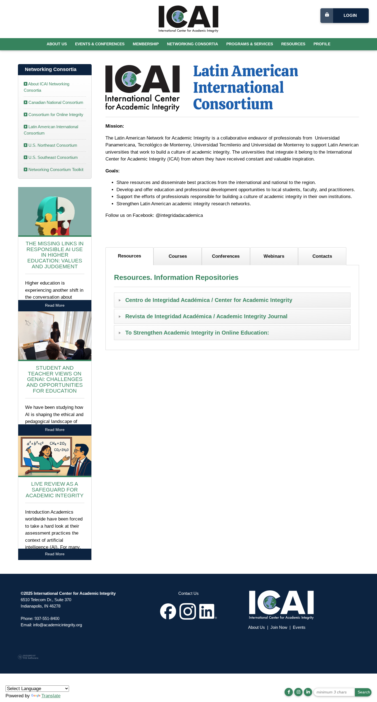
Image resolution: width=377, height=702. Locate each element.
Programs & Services (249, 44)
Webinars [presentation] (274, 256)
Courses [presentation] (178, 256)
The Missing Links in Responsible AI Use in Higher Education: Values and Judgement (55, 255)
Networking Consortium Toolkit (55, 169)
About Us (57, 44)
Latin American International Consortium (51, 129)
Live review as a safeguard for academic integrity (55, 489)
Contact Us (188, 593)
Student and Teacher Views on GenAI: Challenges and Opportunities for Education (54, 379)
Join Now (278, 627)
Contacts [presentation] (322, 256)
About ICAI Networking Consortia (46, 87)
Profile (322, 44)
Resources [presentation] (129, 256)
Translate (50, 695)
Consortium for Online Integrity (55, 114)
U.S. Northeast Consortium (52, 145)
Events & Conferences (99, 44)
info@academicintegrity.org (57, 624)
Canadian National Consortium (55, 102)
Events (299, 627)
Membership (146, 44)
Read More (55, 305)
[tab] (129, 256)
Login (350, 15)
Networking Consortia (192, 44)
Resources (293, 44)
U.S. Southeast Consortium (52, 157)
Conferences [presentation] (226, 256)
